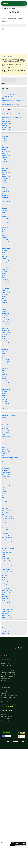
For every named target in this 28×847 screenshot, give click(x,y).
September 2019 (6, 292)
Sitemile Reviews (6, 121)
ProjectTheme (5, 539)
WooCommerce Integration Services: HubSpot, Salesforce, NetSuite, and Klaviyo (13, 93)
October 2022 (5, 222)
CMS (3, 455)
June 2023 (4, 207)
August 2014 (5, 334)
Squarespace (5, 562)
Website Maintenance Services (8, 703)
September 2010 (6, 405)
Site (5, 3)
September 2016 (6, 321)
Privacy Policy (5, 718)
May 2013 (4, 351)
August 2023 (5, 203)
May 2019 (4, 300)
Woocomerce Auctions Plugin (8, 658)
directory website (6, 476)
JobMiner (4, 503)
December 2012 (5, 359)
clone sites (4, 453)
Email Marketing (6, 484)
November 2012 (6, 361)
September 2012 (6, 365)
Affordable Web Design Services (9, 415)
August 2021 (5, 250)
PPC (3, 531)
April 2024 (4, 186)
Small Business (5, 558)
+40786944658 (9, 706)
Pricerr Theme (5, 533)
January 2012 (5, 380)
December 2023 (5, 195)
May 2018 (4, 308)
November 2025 (6, 151)
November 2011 (6, 384)
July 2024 (4, 180)
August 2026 (5, 136)
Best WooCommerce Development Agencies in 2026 (13, 101)
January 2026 (5, 146)
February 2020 (5, 281)
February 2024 (5, 191)
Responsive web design (7, 541)
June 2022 (4, 231)
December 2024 (5, 170)
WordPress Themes (6, 615)
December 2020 (5, 264)
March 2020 (5, 279)
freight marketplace (6, 491)
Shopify (3, 556)
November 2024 (6, 172)
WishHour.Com (5, 119)
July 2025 (4, 159)
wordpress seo (5, 613)
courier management (7, 459)
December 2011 (5, 382)
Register (4, 624)
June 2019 (4, 298)
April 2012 (4, 374)
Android (4, 417)
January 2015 (5, 327)
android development (7, 419)
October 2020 (5, 268)
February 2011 (5, 403)
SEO (3, 549)
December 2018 (5, 304)
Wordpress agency (6, 598)
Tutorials (4, 573)
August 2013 (5, 348)
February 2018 (5, 311)
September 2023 (6, 201)
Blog (3, 438)
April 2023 (4, 212)
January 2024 (5, 193)
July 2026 (4, 138)
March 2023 (5, 214)
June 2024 (4, 182)
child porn (4, 111)
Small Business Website (7, 560)
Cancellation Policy (6, 720)
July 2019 (4, 296)
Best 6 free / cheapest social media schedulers (13, 90)
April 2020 (4, 277)
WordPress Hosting (6, 606)
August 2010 (5, 407)
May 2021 (4, 254)
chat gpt (4, 446)
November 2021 (6, 243)
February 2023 (5, 216)
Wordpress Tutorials (7, 617)
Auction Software (6, 427)
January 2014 (5, 340)
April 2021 (4, 256)
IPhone (3, 497)
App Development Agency (7, 669)
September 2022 (6, 224)
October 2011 (5, 386)
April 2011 (4, 399)
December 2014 (5, 329)
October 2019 (5, 289)
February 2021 (5, 260)
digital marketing (6, 472)
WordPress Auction (6, 600)
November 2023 (6, 197)
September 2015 (6, 325)
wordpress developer (7, 602)
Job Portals (4, 501)
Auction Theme (5, 432)
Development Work (6, 470)
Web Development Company (8, 667)
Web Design (5, 583)
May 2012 (4, 372)
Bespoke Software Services (7, 676)
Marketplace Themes (7, 516)
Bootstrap (4, 440)
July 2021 (4, 252)
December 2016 (5, 319)
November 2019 (6, 287)
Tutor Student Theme (7, 571)
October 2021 (5, 245)
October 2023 (5, 199)
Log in (3, 626)
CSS (2, 461)
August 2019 (5, 294)
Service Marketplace (6, 552)
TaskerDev (4, 566)
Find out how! (17, 74)
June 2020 (4, 275)
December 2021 (5, 241)
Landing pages (5, 512)
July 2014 (4, 336)
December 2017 (5, 313)
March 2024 (5, 188)
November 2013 (6, 344)
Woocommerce (5, 596)
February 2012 (5, 378)
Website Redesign (6, 592)
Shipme (3, 554)
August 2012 (5, 367)
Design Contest (5, 467)
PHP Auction (5, 528)
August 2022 (5, 226)
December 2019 (5, 285)
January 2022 (5, 239)
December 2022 (5, 220)
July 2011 (4, 393)
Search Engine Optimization (8, 547)
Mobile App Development (8, 518)
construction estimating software (10, 457)
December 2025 (5, 148)
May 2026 (4, 142)
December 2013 (5, 342)
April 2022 (4, 235)
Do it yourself (5, 478)
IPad (3, 495)
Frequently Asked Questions (8, 671)
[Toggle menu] (24, 3)
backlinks (4, 434)
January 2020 (5, 283)
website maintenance (7, 589)
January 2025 (5, 167)
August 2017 (5, 315)
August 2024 (5, 178)
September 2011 (6, 388)
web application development (9, 581)
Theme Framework (6, 568)
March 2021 (5, 258)
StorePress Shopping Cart (8, 564)
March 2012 (5, 376)
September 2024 (6, 176)
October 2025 (5, 153)
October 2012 (5, 363)
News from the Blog (6, 665)
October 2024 (5, 174)
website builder (5, 587)
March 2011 (5, 401)
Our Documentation (6, 693)
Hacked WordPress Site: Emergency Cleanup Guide (12, 97)
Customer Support (6, 465)
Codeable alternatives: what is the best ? (11, 104)
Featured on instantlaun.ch (7, 650)
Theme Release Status (6, 682)
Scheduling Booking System (8, 545)
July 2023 (4, 205)
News (3, 524)
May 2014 (4, 338)
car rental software (6, 444)
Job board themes (6, 499)
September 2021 (6, 247)
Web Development (6, 585)
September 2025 (6, 155)
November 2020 (6, 266)
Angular (3, 421)
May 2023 (4, 210)
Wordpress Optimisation (8, 608)
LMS (3, 514)
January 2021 (5, 262)
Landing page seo (6, 510)
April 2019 (4, 302)
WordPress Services (6, 678)
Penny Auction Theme (7, 526)
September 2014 (6, 332)
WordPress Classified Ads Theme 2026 (11, 113)
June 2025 (4, 161)
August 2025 (5, 157)
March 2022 (5, 237)
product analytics (6, 535)
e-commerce (5, 480)
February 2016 (5, 323)
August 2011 (5, 390)
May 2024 (4, 184)
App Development (6, 423)
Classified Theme (6, 451)
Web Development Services (8, 674)
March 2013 (5, 355)
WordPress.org (5, 633)
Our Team (3, 713)
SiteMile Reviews (5, 680)
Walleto (3, 577)
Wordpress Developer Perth (8, 697)
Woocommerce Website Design (9, 695)
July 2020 (4, 273)
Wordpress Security (6, 611)
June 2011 (4, 395)
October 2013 (5, 346)
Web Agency (5, 579)
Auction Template (6, 430)
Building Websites (6, 442)
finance (3, 486)
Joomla (3, 505)
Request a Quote (5, 663)
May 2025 (4, 163)
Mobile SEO (4, 522)
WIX (3, 594)
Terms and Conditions (7, 716)
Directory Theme (6, 474)
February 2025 (5, 165)
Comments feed (5, 631)
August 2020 (5, 271)
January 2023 (5, 218)
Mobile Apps (5, 520)
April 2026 (4, 144)
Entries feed (4, 629)
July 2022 (4, 228)
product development (7, 537)
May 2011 (4, 397)
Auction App (5, 425)
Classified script (5, 448)
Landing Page (5, 507)
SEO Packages (4, 690)
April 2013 (4, 353)
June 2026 (4, 140)
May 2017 (4, 317)
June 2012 (4, 369)
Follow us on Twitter (6, 701)
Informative (4, 493)
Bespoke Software (6, 436)
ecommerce (4, 482)
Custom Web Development (8, 463)
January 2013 (5, 357)
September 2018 (6, 306)
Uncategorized (5, 575)
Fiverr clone (4, 488)
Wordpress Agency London (7, 699)
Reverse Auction (6, 543)
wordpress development (7, 604)
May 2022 (4, 233)
